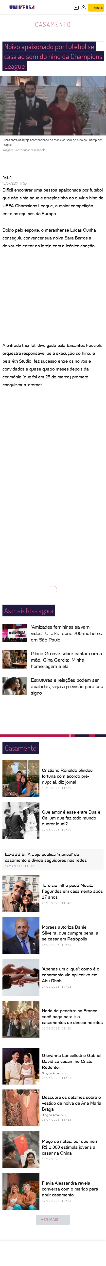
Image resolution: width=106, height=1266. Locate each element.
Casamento (53, 24)
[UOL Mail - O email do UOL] (76, 8)
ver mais (49, 1219)
